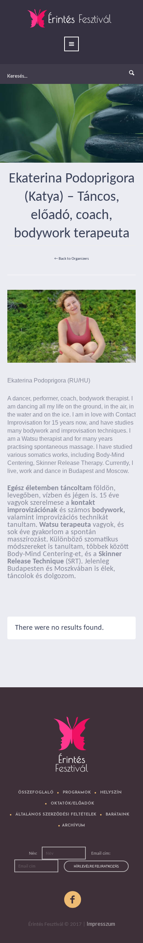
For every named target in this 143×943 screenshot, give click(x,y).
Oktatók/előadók (72, 804)
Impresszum (101, 923)
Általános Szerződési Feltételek (55, 815)
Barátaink (117, 815)
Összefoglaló (36, 793)
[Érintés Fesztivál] (72, 746)
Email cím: (100, 853)
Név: (33, 853)
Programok (77, 793)
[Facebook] (73, 900)
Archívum (73, 826)
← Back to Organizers (71, 259)
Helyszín (111, 793)
